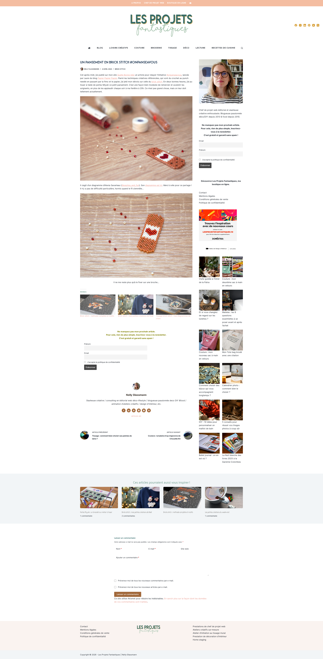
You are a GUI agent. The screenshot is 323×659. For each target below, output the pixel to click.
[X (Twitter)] (318, 25)
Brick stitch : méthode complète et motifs (97, 316)
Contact (203, 192)
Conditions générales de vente (213, 199)
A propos (136, 3)
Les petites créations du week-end (217, 512)
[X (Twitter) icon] (139, 410)
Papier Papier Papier (107, 78)
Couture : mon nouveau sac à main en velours (208, 355)
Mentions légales (207, 196)
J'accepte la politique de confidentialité (103, 362)
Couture (139, 48)
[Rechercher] (242, 48)
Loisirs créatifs (118, 48)
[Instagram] (300, 25)
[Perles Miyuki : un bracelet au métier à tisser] (99, 497)
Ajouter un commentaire (127, 557)
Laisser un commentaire (128, 594)
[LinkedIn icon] (129, 410)
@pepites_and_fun (130, 185)
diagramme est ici (153, 185)
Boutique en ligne (176, 3)
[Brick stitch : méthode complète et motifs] (97, 305)
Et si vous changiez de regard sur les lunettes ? (208, 315)
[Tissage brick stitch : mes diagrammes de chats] (173, 305)
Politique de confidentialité (212, 202)
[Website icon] (134, 410)
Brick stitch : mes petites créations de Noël (135, 316)
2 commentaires (128, 516)
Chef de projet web (154, 3)
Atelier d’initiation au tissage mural (209, 633)
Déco (186, 48)
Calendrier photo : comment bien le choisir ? (230, 388)
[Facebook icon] (124, 410)
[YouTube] (313, 25)
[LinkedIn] (304, 25)
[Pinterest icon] (149, 410)
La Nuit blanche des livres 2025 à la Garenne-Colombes (231, 458)
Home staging (199, 639)
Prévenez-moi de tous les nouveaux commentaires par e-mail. (146, 580)
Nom (119, 549)
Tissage (172, 48)
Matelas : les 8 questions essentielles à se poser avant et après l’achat (232, 319)
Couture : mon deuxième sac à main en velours (232, 282)
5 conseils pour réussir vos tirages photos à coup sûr (231, 425)
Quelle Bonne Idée (125, 75)
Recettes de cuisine (223, 48)
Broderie (156, 48)
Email (86, 353)
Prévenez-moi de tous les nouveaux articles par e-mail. (143, 587)
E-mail (152, 549)
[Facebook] (296, 25)
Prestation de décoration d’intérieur (210, 636)
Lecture (200, 48)
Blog (100, 48)
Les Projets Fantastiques (224, 181)
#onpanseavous (174, 75)
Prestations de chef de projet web (209, 626)
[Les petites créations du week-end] (224, 497)
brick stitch (157, 81)
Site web (185, 549)
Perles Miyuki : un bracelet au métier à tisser (96, 512)
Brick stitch (120, 69)
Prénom (87, 344)
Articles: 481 (136, 416)
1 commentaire (86, 516)
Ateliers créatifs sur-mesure (206, 629)
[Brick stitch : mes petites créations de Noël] (135, 305)
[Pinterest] (309, 25)
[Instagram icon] (144, 410)
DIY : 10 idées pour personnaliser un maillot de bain (208, 425)
